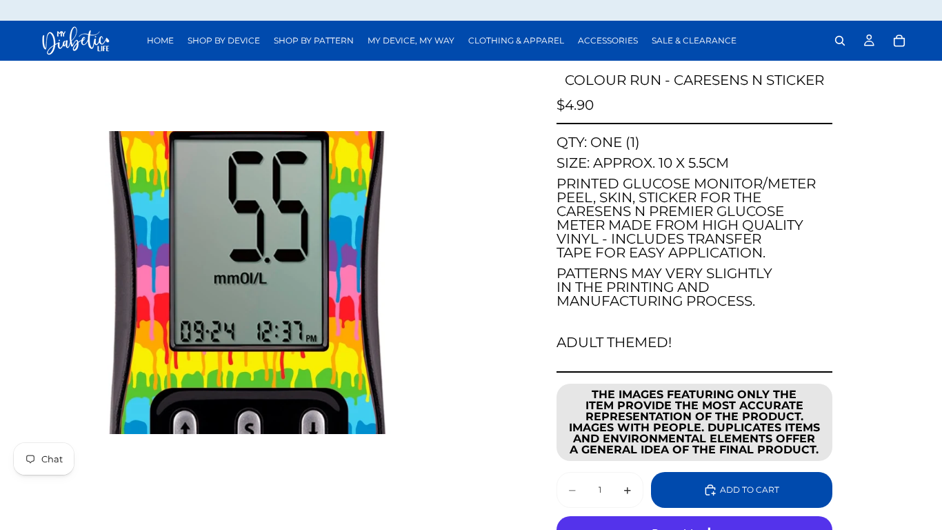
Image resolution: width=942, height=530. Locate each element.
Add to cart (749, 489)
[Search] (840, 41)
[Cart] (899, 41)
